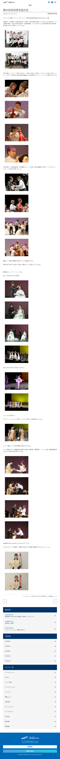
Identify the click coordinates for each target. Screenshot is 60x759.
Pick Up (7, 677)
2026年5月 (7, 656)
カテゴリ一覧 (9, 667)
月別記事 (8, 636)
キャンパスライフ (9, 706)
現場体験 (7, 726)
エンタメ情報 (8, 682)
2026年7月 (7, 646)
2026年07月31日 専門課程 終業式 (9, 622)
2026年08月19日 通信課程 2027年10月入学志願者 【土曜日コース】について (19, 615)
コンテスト (26, 596)
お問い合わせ (30, 751)
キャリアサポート (9, 711)
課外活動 (7, 721)
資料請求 (30, 746)
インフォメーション (10, 672)
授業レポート (8, 696)
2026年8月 (7, 641)
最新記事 (8, 609)
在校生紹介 (7, 701)
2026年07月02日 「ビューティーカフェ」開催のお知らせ (15, 629)
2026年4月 (7, 661)
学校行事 (7, 716)
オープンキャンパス (10, 687)
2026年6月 (7, 651)
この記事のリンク (52, 596)
